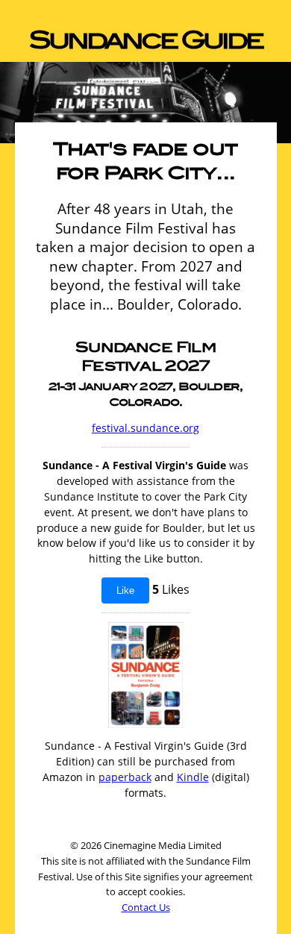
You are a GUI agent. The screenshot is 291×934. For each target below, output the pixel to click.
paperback (124, 777)
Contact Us (146, 907)
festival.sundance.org (145, 428)
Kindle (193, 777)
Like (125, 590)
